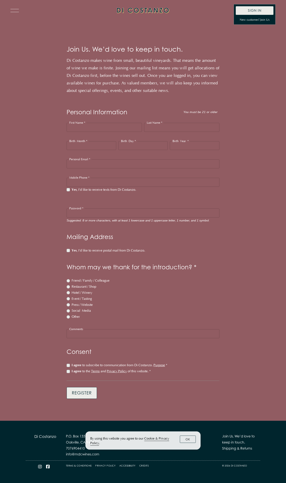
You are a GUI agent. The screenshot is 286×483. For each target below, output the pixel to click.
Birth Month (78, 141)
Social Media (81, 311)
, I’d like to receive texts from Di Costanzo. (104, 190)
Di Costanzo (143, 10)
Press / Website (82, 305)
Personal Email (79, 159)
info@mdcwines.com (82, 454)
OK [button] (188, 439)
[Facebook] (48, 466)
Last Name (154, 123)
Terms (95, 371)
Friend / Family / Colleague (91, 280)
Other (76, 317)
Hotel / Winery (82, 293)
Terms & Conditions (79, 465)
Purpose (159, 365)
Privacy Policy (117, 371)
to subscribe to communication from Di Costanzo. (119, 365)
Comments (76, 329)
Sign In (255, 10)
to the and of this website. (111, 371)
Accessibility (127, 465)
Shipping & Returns (237, 448)
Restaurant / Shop (84, 287)
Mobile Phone (79, 177)
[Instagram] (40, 466)
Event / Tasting (82, 299)
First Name (77, 123)
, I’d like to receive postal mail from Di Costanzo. (108, 250)
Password (76, 208)
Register (82, 392)
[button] (15, 10)
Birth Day (128, 141)
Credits (144, 465)
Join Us (264, 20)
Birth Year (181, 141)
